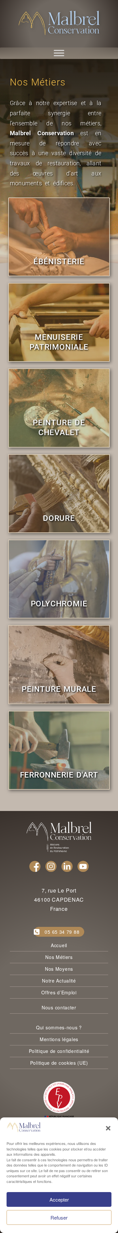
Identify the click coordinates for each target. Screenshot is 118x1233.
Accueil (59, 945)
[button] (108, 1128)
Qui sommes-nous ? (59, 1027)
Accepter (59, 1199)
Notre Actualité (59, 980)
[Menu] (59, 53)
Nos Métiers (59, 957)
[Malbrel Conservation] (59, 23)
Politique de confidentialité (59, 1051)
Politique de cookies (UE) (59, 1062)
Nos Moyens (59, 969)
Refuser (59, 1217)
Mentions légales (59, 1039)
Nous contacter (59, 1007)
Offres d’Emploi (59, 992)
